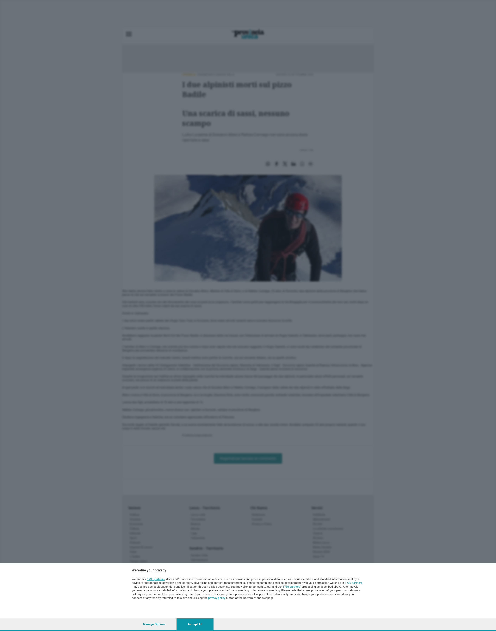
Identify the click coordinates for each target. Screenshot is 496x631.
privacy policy (216, 598)
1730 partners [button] (156, 579)
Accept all (195, 624)
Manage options (154, 624)
